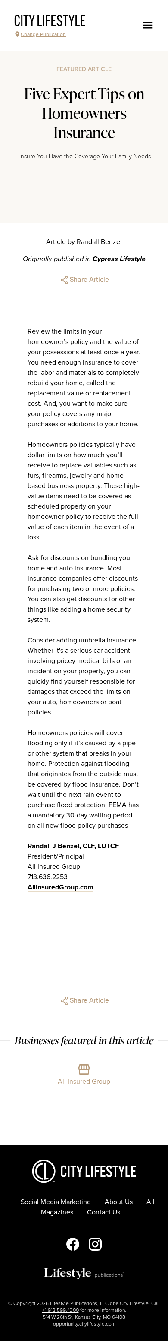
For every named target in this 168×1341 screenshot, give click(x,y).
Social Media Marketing (56, 1202)
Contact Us (103, 1212)
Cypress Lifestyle (119, 259)
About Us (119, 1202)
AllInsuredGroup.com (60, 887)
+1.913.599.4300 (60, 1310)
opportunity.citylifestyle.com (84, 1324)
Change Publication (43, 34)
